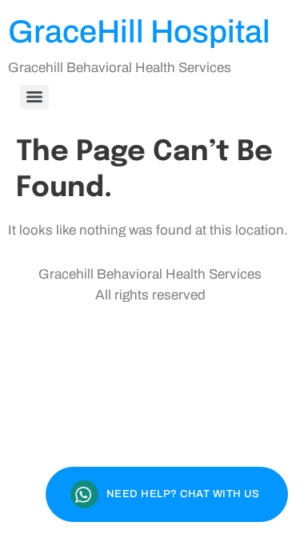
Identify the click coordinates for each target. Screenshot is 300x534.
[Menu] (34, 97)
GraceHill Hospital (139, 31)
